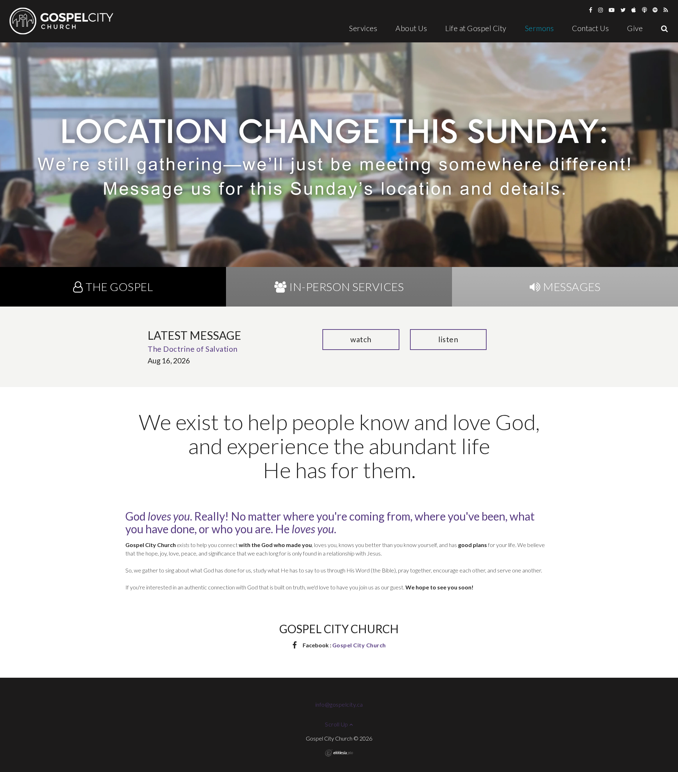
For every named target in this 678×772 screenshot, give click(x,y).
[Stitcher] (644, 9)
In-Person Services (346, 286)
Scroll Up (337, 724)
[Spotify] (655, 9)
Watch (360, 339)
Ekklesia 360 (339, 752)
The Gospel (119, 286)
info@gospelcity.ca (339, 704)
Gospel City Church (359, 645)
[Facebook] (591, 9)
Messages (571, 286)
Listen (448, 339)
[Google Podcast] (666, 9)
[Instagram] (600, 9)
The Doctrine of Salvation (193, 348)
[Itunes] (633, 9)
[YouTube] (612, 9)
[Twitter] (623, 9)
